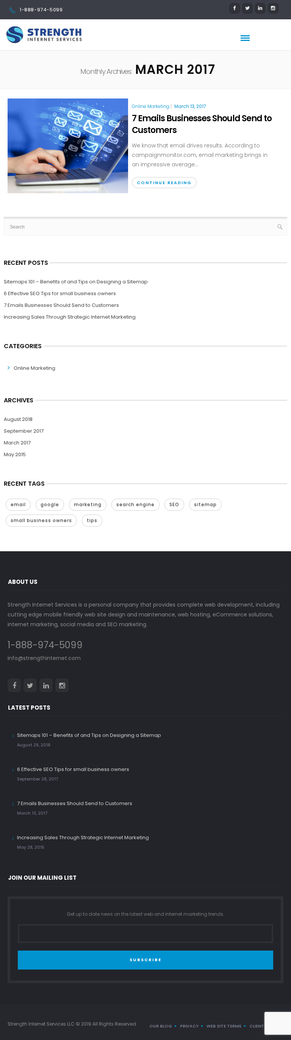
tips (92, 520)
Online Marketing (150, 106)
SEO (174, 504)
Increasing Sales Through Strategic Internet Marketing (70, 317)
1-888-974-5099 (41, 9)
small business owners (41, 520)
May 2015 (15, 454)
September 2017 (24, 431)
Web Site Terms (224, 1026)
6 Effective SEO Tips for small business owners (60, 293)
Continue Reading (164, 183)
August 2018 (18, 419)
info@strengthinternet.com (44, 658)
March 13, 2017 (190, 106)
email (18, 504)
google (50, 504)
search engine (135, 504)
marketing (88, 504)
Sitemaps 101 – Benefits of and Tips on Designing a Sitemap (76, 281)
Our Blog (160, 1026)
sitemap (205, 504)
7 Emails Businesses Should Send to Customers (202, 124)
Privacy (189, 1026)
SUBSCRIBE (145, 960)
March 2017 (17, 442)
